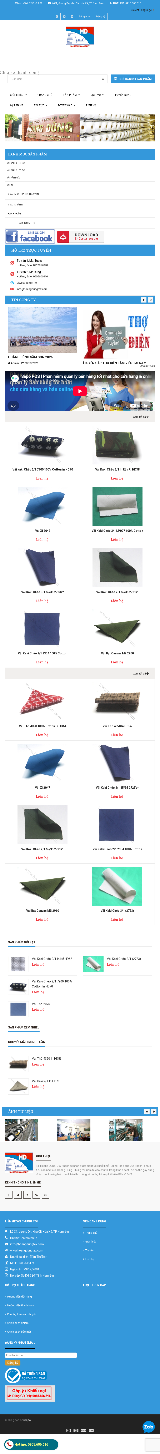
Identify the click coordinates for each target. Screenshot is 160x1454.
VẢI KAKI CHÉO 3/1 (16, 170)
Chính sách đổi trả (17, 1322)
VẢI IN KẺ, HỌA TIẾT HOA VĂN (24, 194)
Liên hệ (91, 105)
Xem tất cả (24, 223)
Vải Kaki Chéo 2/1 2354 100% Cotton (42, 653)
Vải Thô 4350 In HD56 (117, 726)
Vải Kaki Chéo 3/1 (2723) (117, 910)
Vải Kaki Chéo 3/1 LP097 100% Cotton (117, 530)
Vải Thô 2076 (41, 1004)
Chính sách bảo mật (18, 1331)
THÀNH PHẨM (14, 214)
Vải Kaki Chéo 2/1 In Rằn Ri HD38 (117, 469)
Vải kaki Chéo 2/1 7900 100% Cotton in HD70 (42, 469)
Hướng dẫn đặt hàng (19, 1296)
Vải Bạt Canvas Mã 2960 (117, 653)
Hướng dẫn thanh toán (20, 1305)
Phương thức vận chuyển (21, 1314)
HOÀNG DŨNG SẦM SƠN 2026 (30, 357)
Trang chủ (44, 94)
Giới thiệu (17, 94)
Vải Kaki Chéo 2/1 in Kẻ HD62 (52, 959)
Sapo (27, 1420)
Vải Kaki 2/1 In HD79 (46, 1081)
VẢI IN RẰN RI (16, 205)
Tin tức (39, 105)
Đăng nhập (85, 16)
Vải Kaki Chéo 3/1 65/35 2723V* (42, 592)
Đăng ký (100, 16)
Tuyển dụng (123, 94)
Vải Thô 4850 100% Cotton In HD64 (42, 726)
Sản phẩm (70, 94)
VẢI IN (10, 185)
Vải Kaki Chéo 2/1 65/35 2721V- (117, 592)
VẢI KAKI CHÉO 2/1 (16, 163)
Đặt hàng (16, 105)
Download (65, 105)
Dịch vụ (95, 94)
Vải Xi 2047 (42, 530)
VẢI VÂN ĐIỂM (13, 178)
